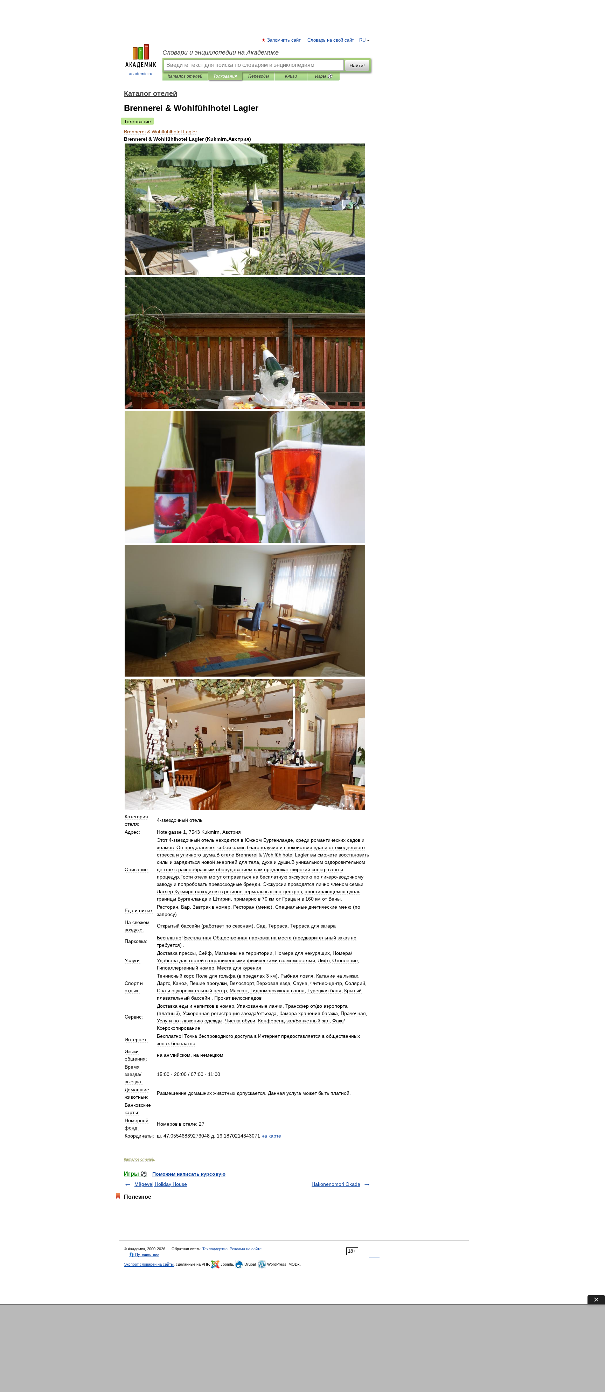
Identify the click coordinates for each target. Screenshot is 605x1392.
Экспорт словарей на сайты (149, 1264)
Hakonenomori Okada (336, 1184)
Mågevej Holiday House (160, 1184)
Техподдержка (215, 1249)
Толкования (225, 76)
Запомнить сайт (284, 40)
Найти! (357, 65)
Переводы (258, 76)
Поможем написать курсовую (188, 1174)
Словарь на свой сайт (330, 40)
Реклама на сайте (246, 1249)
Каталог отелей (185, 76)
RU (362, 40)
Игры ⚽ (323, 76)
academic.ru (140, 73)
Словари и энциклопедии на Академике (220, 52)
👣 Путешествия (144, 1254)
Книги (291, 76)
